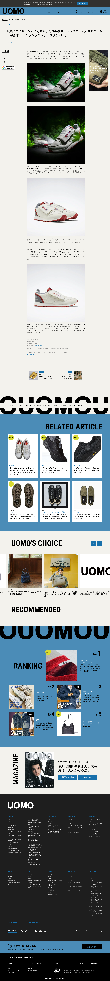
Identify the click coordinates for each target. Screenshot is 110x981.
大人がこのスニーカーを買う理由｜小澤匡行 (54, 512)
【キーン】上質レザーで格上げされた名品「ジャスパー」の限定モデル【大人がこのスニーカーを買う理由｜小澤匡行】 (54, 516)
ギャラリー (40, 694)
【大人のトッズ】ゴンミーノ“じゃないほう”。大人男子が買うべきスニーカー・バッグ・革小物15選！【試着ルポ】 (24, 594)
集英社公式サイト (11, 968)
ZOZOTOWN (55, 346)
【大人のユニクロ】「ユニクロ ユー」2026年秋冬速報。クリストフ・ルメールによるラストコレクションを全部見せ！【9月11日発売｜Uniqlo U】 (90, 668)
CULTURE (90, 12)
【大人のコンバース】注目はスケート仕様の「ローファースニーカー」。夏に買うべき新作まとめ (87, 516)
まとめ (12, 465)
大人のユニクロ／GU (86, 662)
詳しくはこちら (82, 3)
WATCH (80, 10)
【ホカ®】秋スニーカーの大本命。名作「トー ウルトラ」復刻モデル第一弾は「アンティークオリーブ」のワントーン (22, 516)
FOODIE (80, 12)
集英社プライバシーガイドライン (15, 970)
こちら (88, 972)
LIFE (69, 12)
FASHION (50, 10)
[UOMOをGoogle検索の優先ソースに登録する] (8, 68)
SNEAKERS (71, 10)
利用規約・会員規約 (32, 970)
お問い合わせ (31, 968)
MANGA (90, 10)
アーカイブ (8, 24)
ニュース (45, 465)
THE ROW (86, 727)
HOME (5, 405)
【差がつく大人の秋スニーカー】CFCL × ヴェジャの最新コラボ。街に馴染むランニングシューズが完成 (54, 470)
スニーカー (10, 42)
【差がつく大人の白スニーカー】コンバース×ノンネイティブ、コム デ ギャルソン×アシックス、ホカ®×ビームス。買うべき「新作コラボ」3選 (22, 471)
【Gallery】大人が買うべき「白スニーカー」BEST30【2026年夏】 (44, 699)
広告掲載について (11, 972)
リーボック (18, 42)
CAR (59, 12)
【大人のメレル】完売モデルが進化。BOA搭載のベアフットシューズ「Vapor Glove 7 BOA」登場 (87, 470)
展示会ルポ (87, 693)
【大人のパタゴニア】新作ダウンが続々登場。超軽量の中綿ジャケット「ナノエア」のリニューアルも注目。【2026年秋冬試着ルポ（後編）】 (91, 699)
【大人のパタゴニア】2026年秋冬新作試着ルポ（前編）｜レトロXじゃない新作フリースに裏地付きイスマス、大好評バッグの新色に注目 (44, 726)
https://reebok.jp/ (30, 354)
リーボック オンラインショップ (39, 345)
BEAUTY (50, 12)
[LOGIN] (101, 10)
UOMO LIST (61, 10)
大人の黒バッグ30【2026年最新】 (91, 723)
